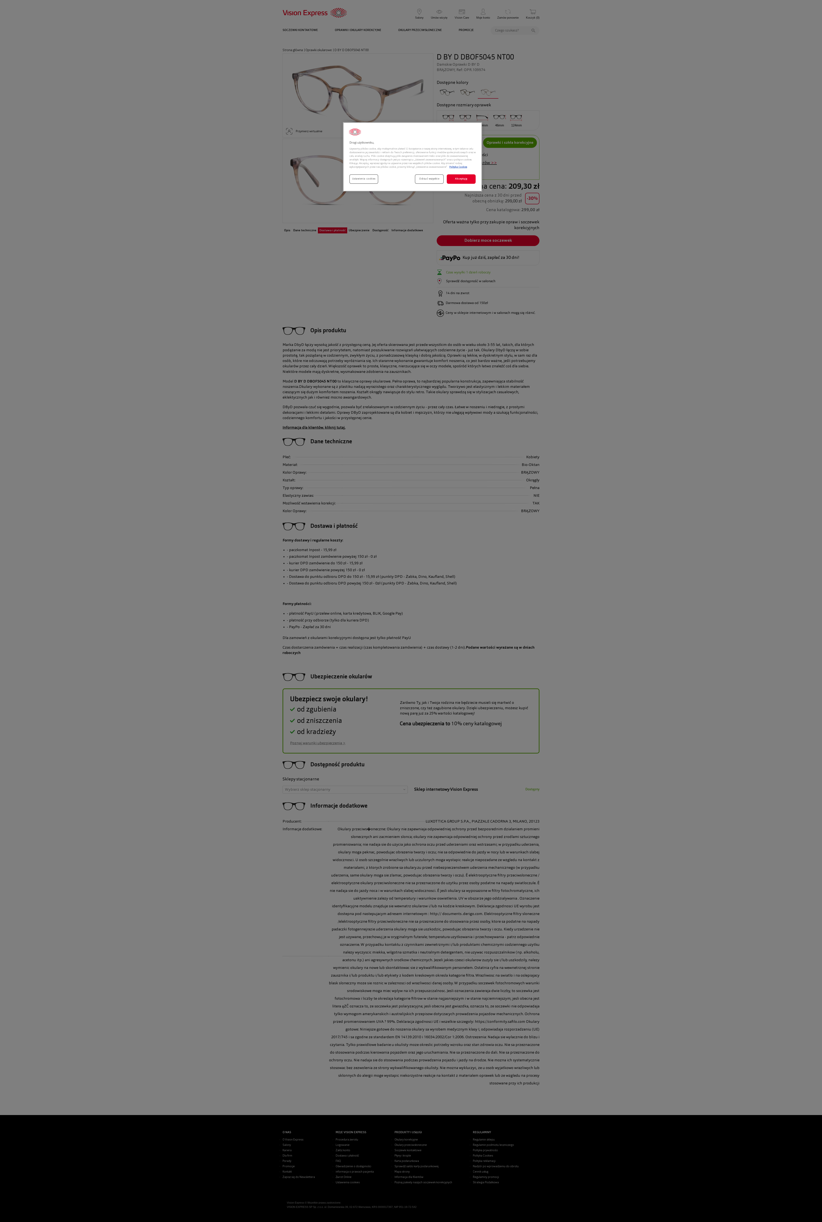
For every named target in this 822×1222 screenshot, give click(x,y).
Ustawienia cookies (363, 179)
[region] (412, 156)
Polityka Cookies (458, 167)
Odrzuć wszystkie (429, 179)
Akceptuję (461, 179)
